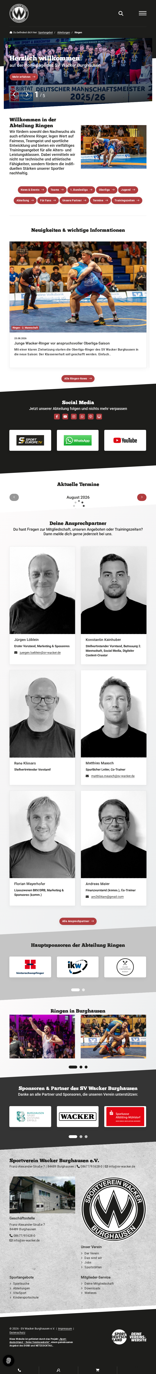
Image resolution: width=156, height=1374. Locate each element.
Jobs (87, 1262)
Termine (98, 200)
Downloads (92, 1288)
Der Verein (91, 1253)
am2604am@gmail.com (107, 897)
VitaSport (19, 1293)
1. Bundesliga (79, 189)
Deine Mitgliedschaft (99, 1284)
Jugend (126, 189)
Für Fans (45, 200)
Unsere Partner (72, 200)
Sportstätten (93, 1267)
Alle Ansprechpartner (75, 921)
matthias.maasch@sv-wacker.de (113, 776)
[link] (78, 304)
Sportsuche (21, 1284)
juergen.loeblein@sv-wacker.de (40, 652)
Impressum (65, 1328)
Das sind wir (93, 1258)
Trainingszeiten (125, 200)
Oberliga (104, 189)
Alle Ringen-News (75, 378)
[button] (72, 989)
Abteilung (23, 200)
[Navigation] (140, 13)
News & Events (30, 189)
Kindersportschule (25, 1297)
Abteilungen (63, 32)
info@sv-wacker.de (121, 1166)
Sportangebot (45, 32)
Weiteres (90, 1293)
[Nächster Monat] (141, 497)
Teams (55, 189)
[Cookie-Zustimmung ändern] (8, 1360)
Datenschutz (17, 1332)
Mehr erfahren (21, 77)
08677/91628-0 (91, 1166)
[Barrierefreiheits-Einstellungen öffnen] (131, 13)
